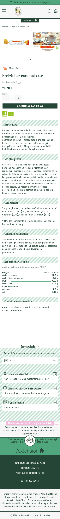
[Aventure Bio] (30, 440)
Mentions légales (30, 467)
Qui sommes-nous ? (30, 480)
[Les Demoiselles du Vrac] (18, 11)
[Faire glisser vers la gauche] (24, 59)
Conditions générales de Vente (30, 462)
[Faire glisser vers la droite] (36, 59)
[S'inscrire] (52, 360)
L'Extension (45, 515)
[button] (4, 11)
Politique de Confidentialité (30, 473)
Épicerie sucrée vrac (20, 26)
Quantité (5, 94)
